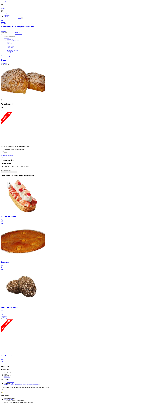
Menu (2, 20)
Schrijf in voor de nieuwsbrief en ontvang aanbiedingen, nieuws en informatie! (22, 384)
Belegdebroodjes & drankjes (13, 52)
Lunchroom (9, 44)
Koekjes (8, 48)
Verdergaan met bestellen (24, 26)
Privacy (12, 399)
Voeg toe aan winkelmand (7, 155)
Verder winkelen (7, 26)
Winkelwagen (4, 23)
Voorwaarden (7, 399)
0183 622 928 (7, 377)
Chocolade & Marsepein (12, 50)
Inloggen (3, 8)
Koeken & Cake (10, 46)
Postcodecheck (18, 34)
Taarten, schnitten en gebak (13, 40)
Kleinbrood (9, 43)
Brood (8, 42)
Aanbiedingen (10, 39)
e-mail (11, 383)
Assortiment (6, 38)
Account (3, 22)
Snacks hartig (10, 47)
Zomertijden (3, 31)
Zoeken (19, 18)
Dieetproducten (10, 51)
